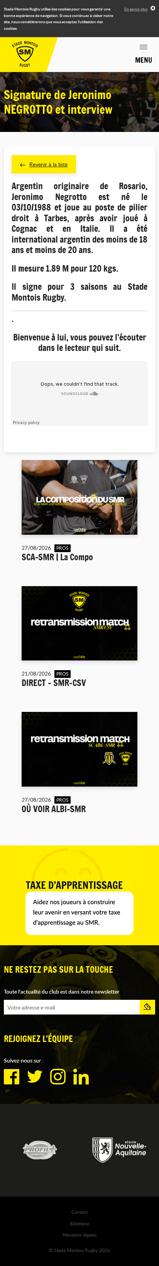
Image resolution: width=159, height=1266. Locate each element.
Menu (143, 60)
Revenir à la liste (48, 164)
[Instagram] (58, 1077)
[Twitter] (34, 1077)
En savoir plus (135, 9)
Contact (79, 1212)
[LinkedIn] (81, 1077)
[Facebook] (11, 1077)
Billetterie (79, 1223)
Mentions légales (79, 1235)
